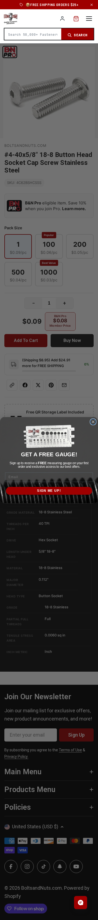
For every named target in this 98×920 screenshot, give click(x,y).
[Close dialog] (93, 422)
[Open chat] (80, 902)
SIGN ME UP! (49, 490)
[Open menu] (89, 18)
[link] (49, 436)
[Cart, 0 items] (76, 18)
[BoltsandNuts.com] (10, 18)
